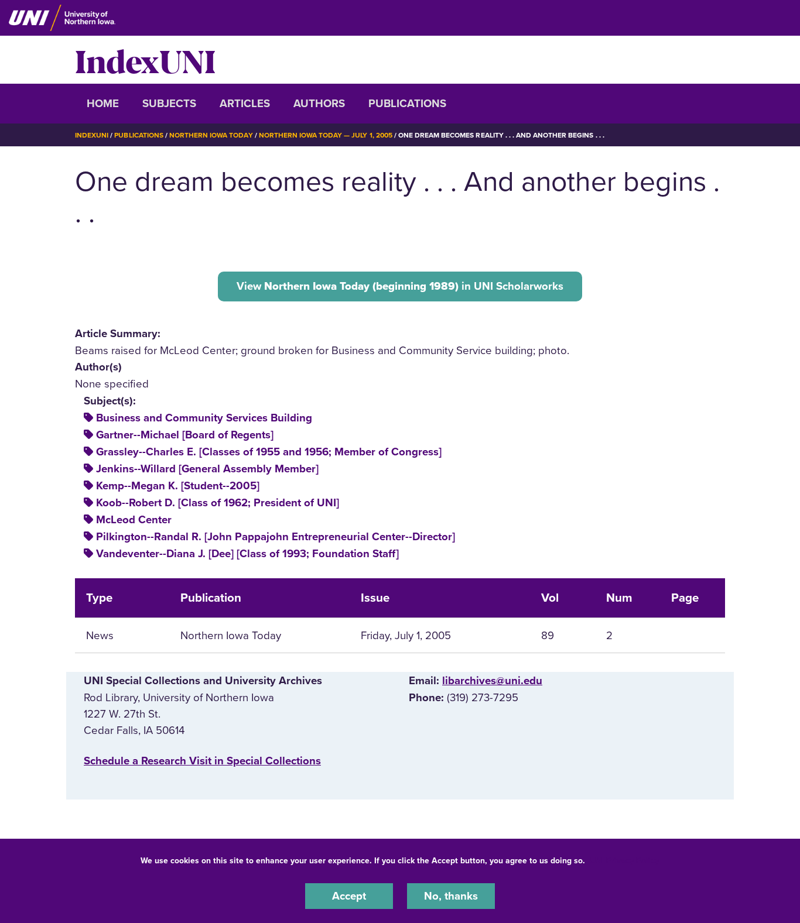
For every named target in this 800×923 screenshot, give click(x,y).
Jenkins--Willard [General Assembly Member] (207, 468)
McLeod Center (134, 519)
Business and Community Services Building (204, 417)
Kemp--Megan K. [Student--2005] (177, 485)
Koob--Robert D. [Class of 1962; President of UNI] (217, 502)
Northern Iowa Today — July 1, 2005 (325, 135)
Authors (319, 103)
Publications (407, 103)
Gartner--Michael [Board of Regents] (184, 434)
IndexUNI (145, 60)
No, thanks (451, 896)
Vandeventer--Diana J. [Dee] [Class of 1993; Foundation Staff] (247, 553)
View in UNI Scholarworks (400, 286)
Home (103, 103)
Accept (349, 896)
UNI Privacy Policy (624, 861)
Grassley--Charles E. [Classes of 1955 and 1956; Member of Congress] (269, 451)
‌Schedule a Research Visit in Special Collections (202, 760)
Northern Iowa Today (211, 135)
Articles (245, 103)
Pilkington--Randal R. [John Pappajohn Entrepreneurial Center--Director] (275, 536)
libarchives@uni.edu (492, 680)
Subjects (169, 103)
